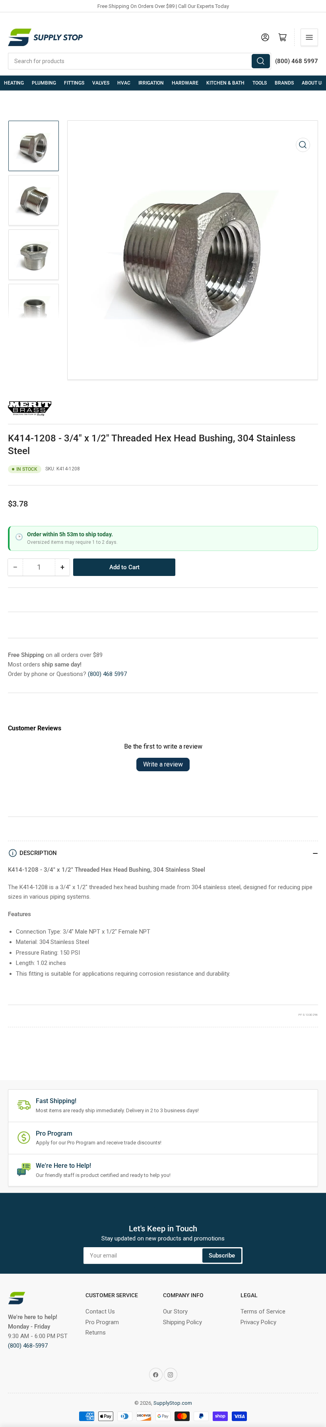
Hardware (185, 83)
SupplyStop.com (172, 1403)
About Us (313, 83)
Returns (95, 1332)
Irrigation (151, 83)
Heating (14, 83)
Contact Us (100, 1311)
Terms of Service (263, 1311)
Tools (259, 83)
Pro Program (102, 1322)
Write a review (163, 764)
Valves (100, 83)
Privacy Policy (258, 1322)
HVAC (123, 83)
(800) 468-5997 (28, 1345)
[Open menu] (309, 37)
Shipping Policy (182, 1322)
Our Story (175, 1311)
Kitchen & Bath (225, 83)
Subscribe (222, 1255)
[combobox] (139, 61)
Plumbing (44, 83)
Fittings (74, 83)
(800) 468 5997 (107, 674)
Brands (284, 83)
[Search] (261, 61)
